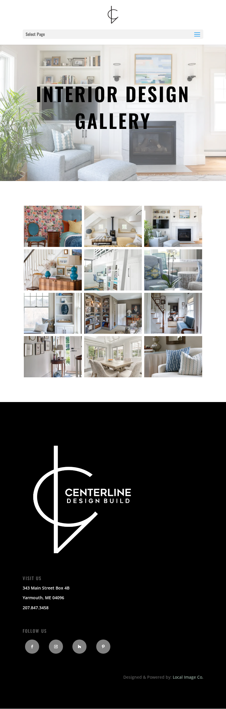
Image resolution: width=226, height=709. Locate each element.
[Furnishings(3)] (173, 245)
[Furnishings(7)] (53, 332)
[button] (197, 38)
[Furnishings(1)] (53, 245)
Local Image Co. (188, 677)
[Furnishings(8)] (113, 332)
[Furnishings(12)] (173, 375)
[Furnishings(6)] (173, 289)
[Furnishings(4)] (53, 289)
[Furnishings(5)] (113, 289)
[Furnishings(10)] (53, 375)
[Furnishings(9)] (173, 332)
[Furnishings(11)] (113, 375)
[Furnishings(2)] (113, 245)
